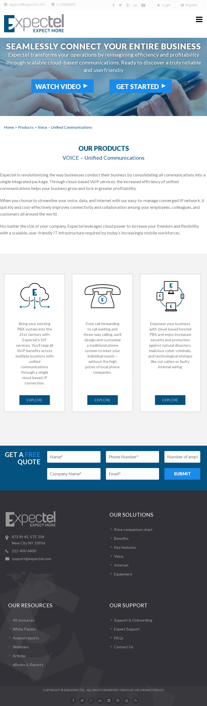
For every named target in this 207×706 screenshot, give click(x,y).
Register (191, 5)
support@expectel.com (27, 4)
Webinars (21, 646)
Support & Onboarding (133, 620)
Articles (19, 655)
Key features (125, 547)
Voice (118, 556)
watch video (58, 86)
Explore (35, 400)
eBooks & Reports (28, 664)
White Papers (24, 629)
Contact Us (123, 646)
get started (137, 86)
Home (9, 127)
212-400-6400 (24, 550)
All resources (24, 620)
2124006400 (65, 4)
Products (26, 127)
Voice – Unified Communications (65, 127)
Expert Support (127, 629)
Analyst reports (26, 638)
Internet (121, 565)
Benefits (121, 538)
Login (166, 4)
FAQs (118, 638)
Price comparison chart (133, 529)
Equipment (123, 574)
